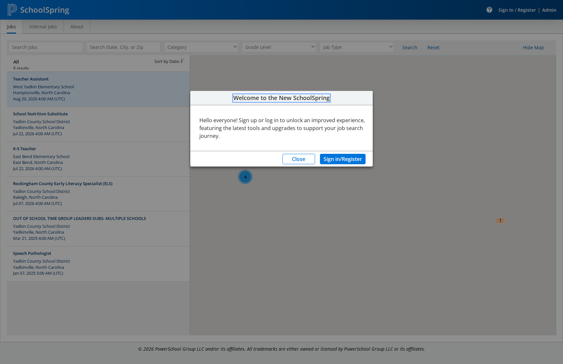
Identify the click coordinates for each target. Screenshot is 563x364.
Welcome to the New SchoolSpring (281, 98)
